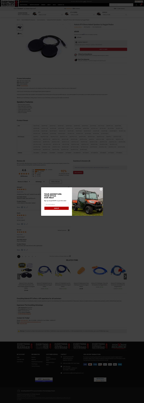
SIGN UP (56, 208)
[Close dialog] (101, 189)
